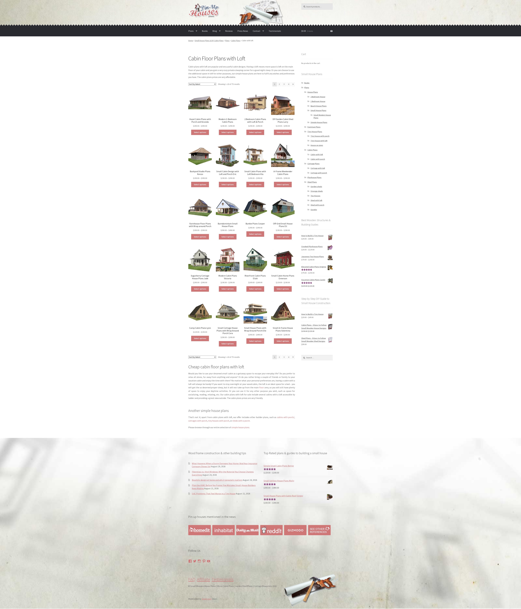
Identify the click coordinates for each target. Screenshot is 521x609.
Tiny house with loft (319, 140)
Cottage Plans (313, 163)
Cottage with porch (319, 173)
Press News (242, 31)
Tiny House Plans (314, 131)
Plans (191, 31)
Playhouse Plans (314, 177)
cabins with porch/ (286, 417)
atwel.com (207, 598)
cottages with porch (197, 420)
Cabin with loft (317, 154)
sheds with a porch (241, 420)
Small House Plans (318, 110)
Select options (200, 132)
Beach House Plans (319, 106)
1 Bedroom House (318, 101)
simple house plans (240, 427)
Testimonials (275, 31)
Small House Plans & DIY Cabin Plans (209, 40)
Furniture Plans (313, 127)
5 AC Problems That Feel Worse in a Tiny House (213, 493)
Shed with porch (317, 205)
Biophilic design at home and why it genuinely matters (217, 480)
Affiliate (203, 579)
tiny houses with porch (218, 420)
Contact (256, 31)
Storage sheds (317, 191)
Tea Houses (315, 196)
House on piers (317, 145)
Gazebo (314, 209)
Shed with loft (316, 200)
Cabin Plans (235, 40)
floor (261, 387)
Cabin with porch (318, 159)
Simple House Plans (319, 122)
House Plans (312, 92)
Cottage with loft (318, 168)
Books (205, 31)
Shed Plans (312, 182)
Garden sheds (316, 186)
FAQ (191, 579)
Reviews (229, 31)
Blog (214, 31)
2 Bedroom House (318, 97)
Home (190, 40)
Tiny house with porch (320, 136)
